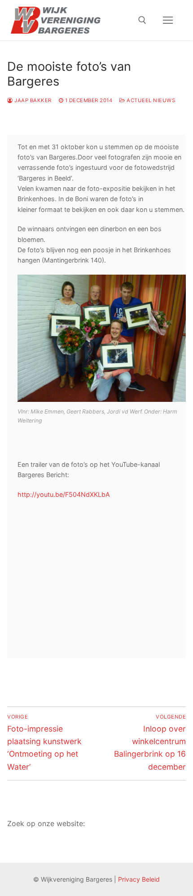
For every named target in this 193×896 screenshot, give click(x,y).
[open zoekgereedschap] (142, 20)
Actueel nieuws (150, 100)
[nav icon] (168, 20)
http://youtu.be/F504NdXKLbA (64, 494)
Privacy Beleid (139, 879)
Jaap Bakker (32, 100)
